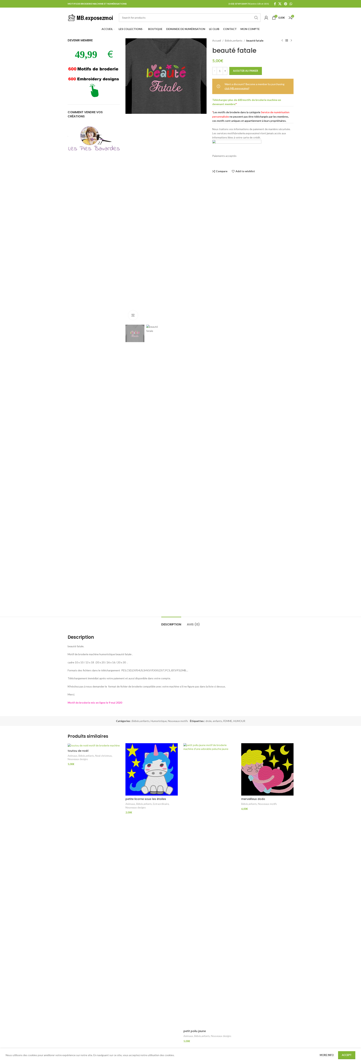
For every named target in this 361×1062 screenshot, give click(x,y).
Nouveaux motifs (178, 721)
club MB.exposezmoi (237, 88)
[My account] (266, 17)
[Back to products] (286, 40)
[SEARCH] (256, 17)
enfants (217, 721)
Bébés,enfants (233, 40)
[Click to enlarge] (133, 315)
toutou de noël (78, 751)
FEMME (227, 721)
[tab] (171, 622)
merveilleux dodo (253, 799)
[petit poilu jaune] (209, 885)
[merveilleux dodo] (267, 769)
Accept (347, 1055)
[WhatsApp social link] (290, 4)
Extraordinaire (161, 803)
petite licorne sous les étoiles (145, 799)
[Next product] (291, 40)
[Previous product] (282, 40)
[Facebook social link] (275, 4)
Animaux (72, 755)
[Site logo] (91, 17)
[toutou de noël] (94, 745)
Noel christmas (103, 755)
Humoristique (159, 721)
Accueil (216, 40)
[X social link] (280, 4)
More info (327, 1055)
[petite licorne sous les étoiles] (151, 769)
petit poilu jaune (194, 1031)
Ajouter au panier (245, 70)
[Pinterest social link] (285, 4)
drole (209, 721)
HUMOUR (239, 721)
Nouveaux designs (78, 759)
